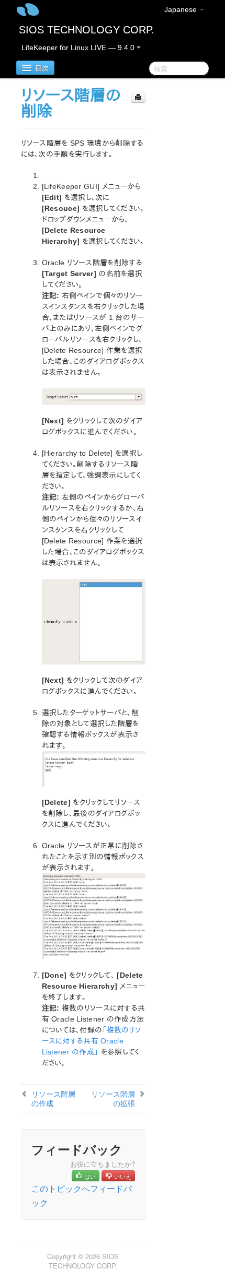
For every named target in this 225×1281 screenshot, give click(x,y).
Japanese (181, 9)
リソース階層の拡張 (113, 1098)
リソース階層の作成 (53, 1098)
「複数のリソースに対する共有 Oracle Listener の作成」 (91, 1041)
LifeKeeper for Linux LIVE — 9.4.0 (79, 47)
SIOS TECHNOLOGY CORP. (86, 29)
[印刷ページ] (138, 97)
